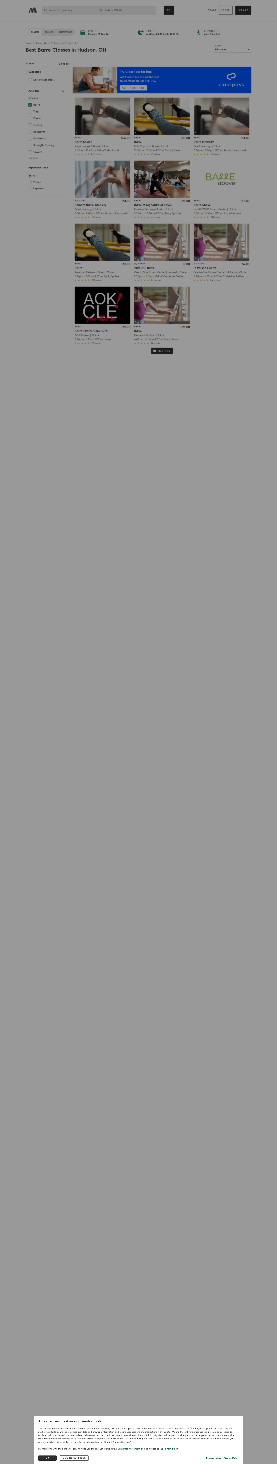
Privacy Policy (171, 1449)
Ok (47, 1458)
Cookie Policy (231, 1458)
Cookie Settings (74, 1458)
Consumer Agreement (129, 1449)
